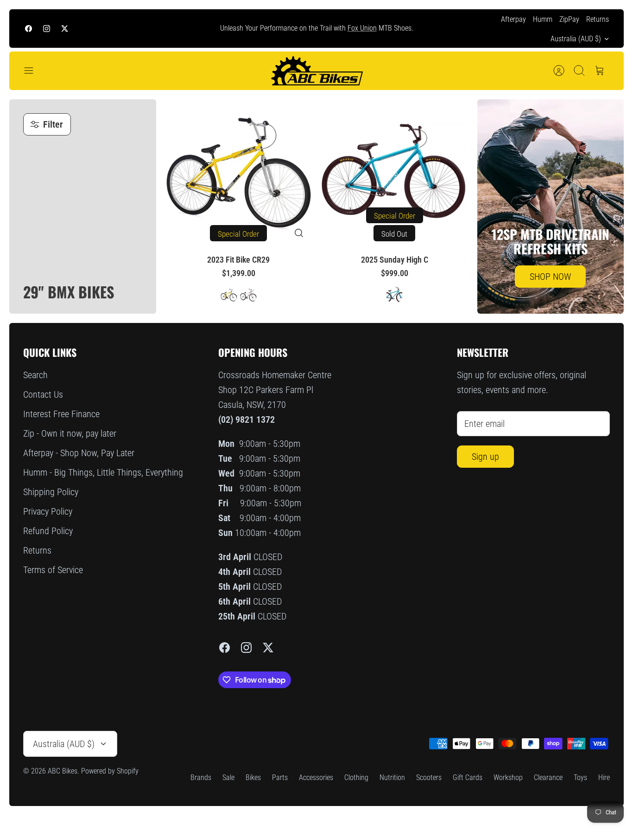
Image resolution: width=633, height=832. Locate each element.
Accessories (316, 777)
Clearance (548, 777)
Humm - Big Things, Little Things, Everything (103, 472)
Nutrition (392, 777)
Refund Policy (48, 530)
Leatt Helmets (382, 31)
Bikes (253, 777)
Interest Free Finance (61, 413)
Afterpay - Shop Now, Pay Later (78, 452)
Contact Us (43, 394)
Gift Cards (467, 777)
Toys (580, 777)
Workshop (508, 777)
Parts (280, 777)
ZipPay (569, 19)
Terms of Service (53, 569)
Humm (542, 19)
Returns (597, 19)
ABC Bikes (62, 771)
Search (35, 375)
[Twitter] (65, 28)
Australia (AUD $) (576, 38)
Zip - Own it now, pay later (69, 433)
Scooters (429, 777)
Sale (228, 777)
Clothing (356, 777)
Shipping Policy (50, 491)
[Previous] (183, 29)
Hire (604, 777)
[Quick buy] (299, 233)
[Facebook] (28, 28)
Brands (200, 777)
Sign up (485, 456)
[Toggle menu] (33, 70)
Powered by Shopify (110, 771)
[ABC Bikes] (316, 70)
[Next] (449, 29)
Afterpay (513, 19)
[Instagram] (47, 28)
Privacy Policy (47, 511)
